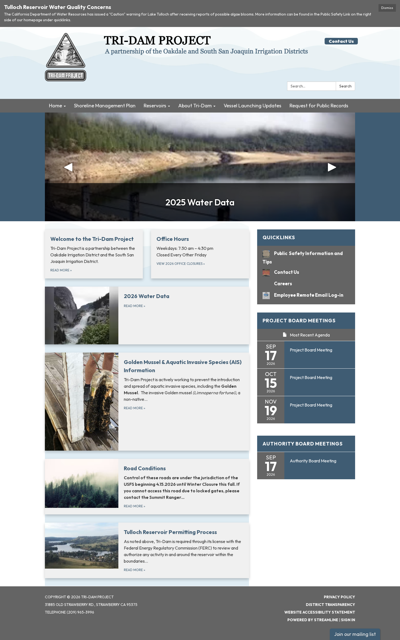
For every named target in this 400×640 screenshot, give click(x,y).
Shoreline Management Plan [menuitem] (105, 105)
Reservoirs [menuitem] (155, 105)
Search (345, 86)
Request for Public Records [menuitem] (319, 105)
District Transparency (330, 604)
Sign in (348, 619)
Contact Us (341, 41)
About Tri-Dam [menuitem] (195, 105)
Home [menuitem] (55, 105)
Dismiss (387, 8)
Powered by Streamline (312, 619)
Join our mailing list (355, 634)
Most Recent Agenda (310, 335)
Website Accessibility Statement (319, 612)
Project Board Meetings (299, 320)
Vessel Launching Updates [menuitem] (252, 105)
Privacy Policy (339, 596)
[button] (68, 167)
